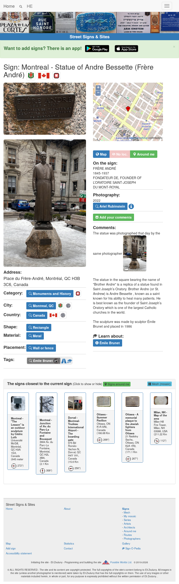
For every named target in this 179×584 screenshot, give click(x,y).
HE (30, 6)
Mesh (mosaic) (161, 384)
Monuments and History (51, 293)
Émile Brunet (109, 342)
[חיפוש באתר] (21, 6)
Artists (127, 523)
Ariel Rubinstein (112, 206)
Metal (36, 335)
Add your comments (115, 217)
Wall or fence (43, 348)
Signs (125, 508)
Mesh (127, 512)
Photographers (132, 538)
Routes (128, 535)
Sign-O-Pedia (133, 548)
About (67, 508)
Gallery (126, 543)
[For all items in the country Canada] (44, 74)
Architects (129, 527)
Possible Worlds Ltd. (121, 562)
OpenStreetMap (138, 138)
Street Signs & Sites (90, 37)
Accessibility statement (19, 553)
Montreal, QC (43, 305)
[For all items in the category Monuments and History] (56, 74)
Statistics (69, 543)
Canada (38, 315)
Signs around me (118, 384)
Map (103, 154)
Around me (130, 531)
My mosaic (130, 516)
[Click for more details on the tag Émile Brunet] (69, 360)
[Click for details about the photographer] (131, 206)
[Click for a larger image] (44, 109)
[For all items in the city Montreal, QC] (31, 74)
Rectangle (40, 327)
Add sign (11, 548)
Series (127, 520)
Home (9, 6)
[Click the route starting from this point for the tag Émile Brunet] (64, 360)
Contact (68, 548)
